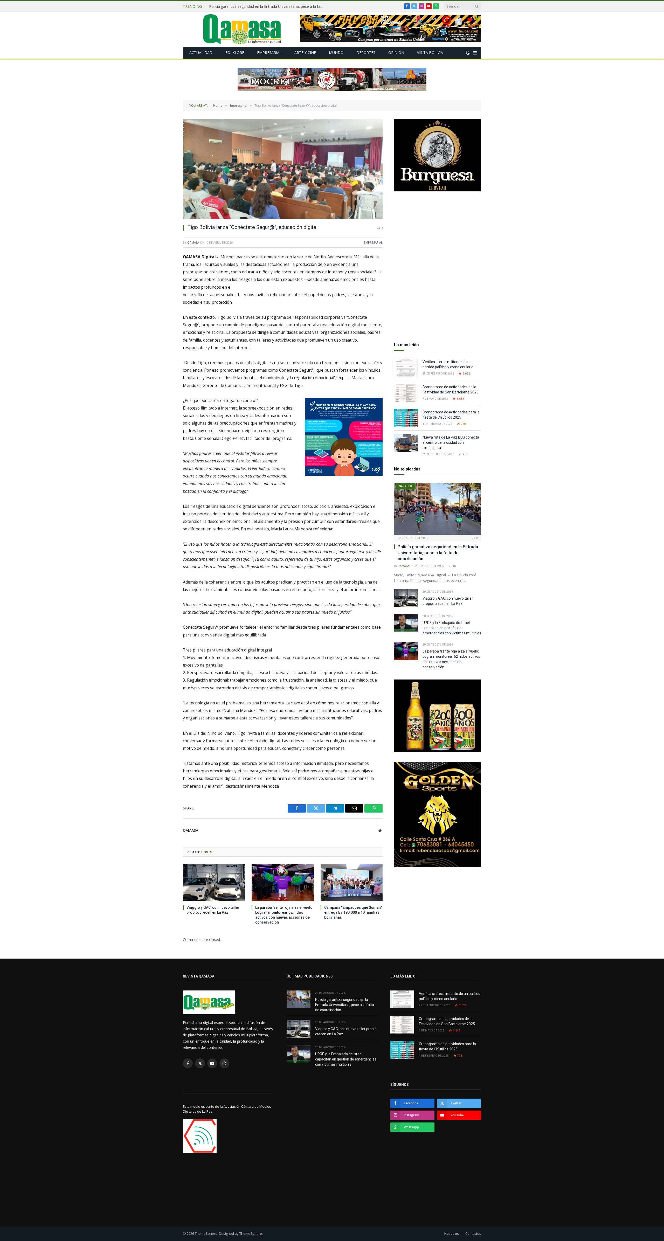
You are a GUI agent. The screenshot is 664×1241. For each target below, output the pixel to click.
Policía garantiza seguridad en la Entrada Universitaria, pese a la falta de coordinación (438, 552)
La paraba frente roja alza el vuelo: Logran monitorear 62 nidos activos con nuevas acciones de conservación (284, 914)
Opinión (396, 52)
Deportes (365, 52)
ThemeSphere (250, 1233)
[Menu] (475, 53)
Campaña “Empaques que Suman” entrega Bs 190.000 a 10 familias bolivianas (353, 912)
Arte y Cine (305, 52)
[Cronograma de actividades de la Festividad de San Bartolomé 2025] (406, 393)
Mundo (336, 52)
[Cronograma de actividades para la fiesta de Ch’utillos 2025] (406, 418)
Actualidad (200, 52)
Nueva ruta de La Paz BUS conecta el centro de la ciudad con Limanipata (451, 442)
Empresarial (269, 52)
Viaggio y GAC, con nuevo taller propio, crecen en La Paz (256, 6)
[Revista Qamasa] (242, 29)
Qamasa (193, 242)
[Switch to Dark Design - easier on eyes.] (468, 53)
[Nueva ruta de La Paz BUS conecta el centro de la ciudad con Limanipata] (406, 443)
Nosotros (451, 1233)
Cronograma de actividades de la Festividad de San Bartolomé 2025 (451, 389)
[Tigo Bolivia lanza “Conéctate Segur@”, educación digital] (283, 169)
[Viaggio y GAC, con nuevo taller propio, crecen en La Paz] (214, 882)
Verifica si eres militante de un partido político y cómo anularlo (448, 364)
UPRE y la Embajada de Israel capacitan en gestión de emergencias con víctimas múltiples (452, 628)
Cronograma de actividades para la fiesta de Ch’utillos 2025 (451, 414)
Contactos (473, 1233)
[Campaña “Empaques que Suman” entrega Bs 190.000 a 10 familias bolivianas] (352, 882)
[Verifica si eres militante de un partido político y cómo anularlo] (406, 368)
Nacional (405, 486)
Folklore (234, 52)
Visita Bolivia (430, 52)
